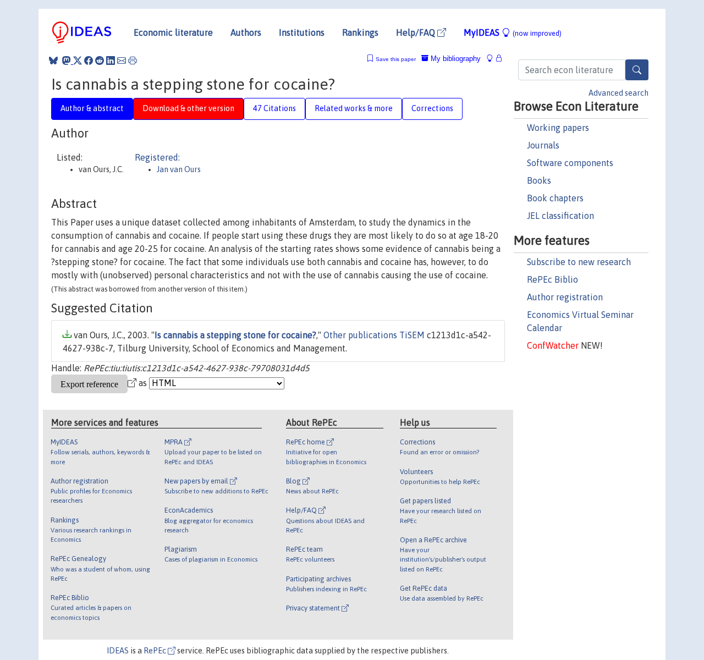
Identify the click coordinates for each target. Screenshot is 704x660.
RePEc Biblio (552, 279)
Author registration (565, 297)
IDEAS (118, 650)
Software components (570, 163)
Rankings (360, 32)
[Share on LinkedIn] (110, 60)
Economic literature (173, 32)
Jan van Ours (179, 169)
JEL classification (560, 216)
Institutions (301, 32)
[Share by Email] (121, 60)
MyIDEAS (513, 32)
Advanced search (618, 93)
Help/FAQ (416, 32)
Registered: (157, 157)
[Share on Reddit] (99, 60)
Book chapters (555, 198)
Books (539, 180)
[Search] (636, 69)
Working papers (558, 128)
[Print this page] (132, 60)
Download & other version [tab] (188, 108)
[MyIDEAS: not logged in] (493, 58)
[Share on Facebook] (88, 60)
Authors (245, 32)
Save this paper (396, 59)
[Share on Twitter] (77, 60)
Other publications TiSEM (374, 335)
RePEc (156, 650)
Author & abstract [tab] (92, 108)
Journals (543, 145)
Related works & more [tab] (354, 108)
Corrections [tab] (432, 108)
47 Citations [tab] (274, 108)
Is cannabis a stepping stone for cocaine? (235, 335)
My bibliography (454, 58)
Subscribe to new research (579, 262)
